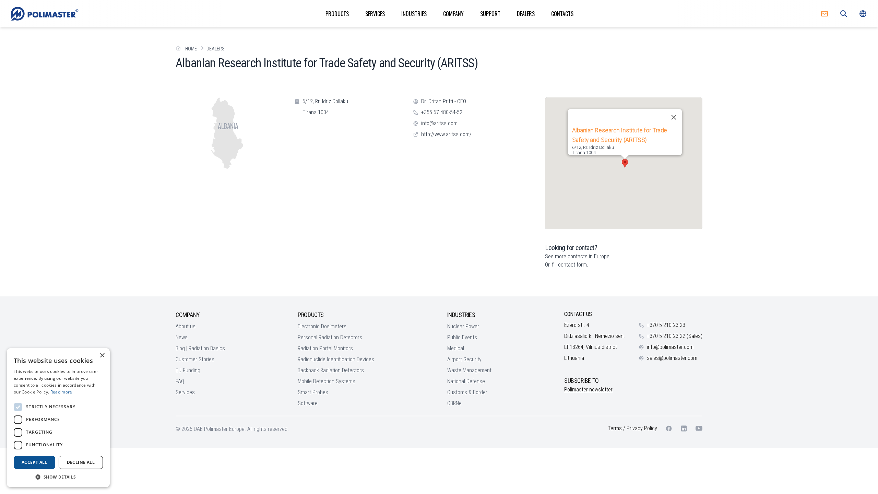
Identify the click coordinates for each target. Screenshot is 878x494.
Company (453, 14)
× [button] (102, 355)
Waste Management (469, 370)
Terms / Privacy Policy (632, 428)
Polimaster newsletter (588, 389)
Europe (601, 256)
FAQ (180, 381)
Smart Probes (313, 392)
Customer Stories (195, 359)
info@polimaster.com (670, 347)
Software (308, 403)
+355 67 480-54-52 (441, 112)
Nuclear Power (463, 326)
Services (375, 14)
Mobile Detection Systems (326, 381)
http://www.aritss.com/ (446, 134)
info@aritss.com (439, 123)
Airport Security (464, 359)
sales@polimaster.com (672, 358)
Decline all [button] (81, 462)
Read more (61, 392)
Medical (455, 348)
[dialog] (58, 417)
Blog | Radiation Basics (200, 348)
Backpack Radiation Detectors (331, 370)
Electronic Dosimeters (322, 326)
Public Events (462, 337)
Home (191, 48)
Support (490, 14)
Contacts (562, 14)
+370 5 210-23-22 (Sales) (674, 336)
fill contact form (569, 264)
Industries (414, 14)
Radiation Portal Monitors (325, 348)
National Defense (466, 381)
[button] (625, 163)
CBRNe (454, 403)
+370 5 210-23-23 (666, 325)
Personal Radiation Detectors (330, 337)
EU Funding (188, 370)
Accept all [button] (34, 462)
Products (337, 14)
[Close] (673, 117)
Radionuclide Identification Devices (336, 359)
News (182, 337)
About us (185, 326)
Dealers (526, 14)
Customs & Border (467, 392)
